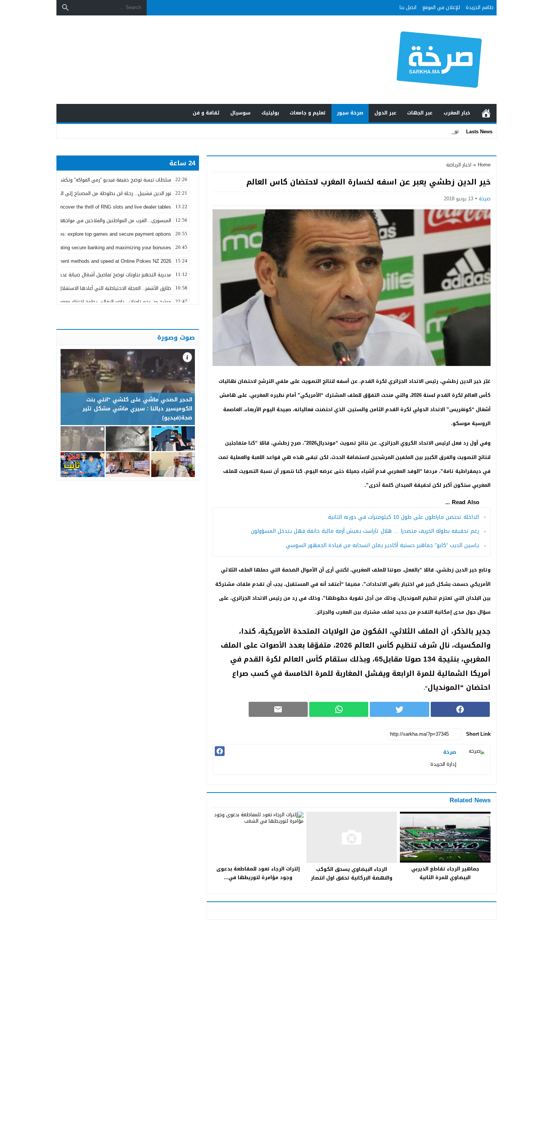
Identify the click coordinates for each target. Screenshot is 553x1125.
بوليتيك (270, 112)
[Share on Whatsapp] (338, 709)
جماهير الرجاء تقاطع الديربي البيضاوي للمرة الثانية (445, 873)
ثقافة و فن (206, 112)
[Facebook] (219, 751)
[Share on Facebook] (460, 709)
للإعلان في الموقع (441, 7)
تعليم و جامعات (308, 112)
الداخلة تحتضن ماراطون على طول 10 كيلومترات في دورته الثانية (403, 517)
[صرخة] (475, 759)
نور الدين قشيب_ (441, 131)
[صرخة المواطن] (413, 59)
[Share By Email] (278, 709)
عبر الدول (385, 112)
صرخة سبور (350, 112)
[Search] (65, 7)
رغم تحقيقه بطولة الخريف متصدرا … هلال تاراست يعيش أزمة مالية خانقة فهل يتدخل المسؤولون (365, 531)
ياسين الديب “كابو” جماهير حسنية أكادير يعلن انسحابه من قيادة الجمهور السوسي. (381, 545)
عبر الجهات (420, 112)
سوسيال (240, 112)
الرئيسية (486, 113)
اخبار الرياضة (458, 164)
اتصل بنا (408, 7)
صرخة (485, 198)
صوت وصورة (176, 337)
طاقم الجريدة (480, 7)
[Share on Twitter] (399, 709)
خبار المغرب (457, 112)
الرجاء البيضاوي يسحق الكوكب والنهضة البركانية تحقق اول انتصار (351, 873)
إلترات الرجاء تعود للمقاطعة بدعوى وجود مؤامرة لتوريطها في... (258, 873)
